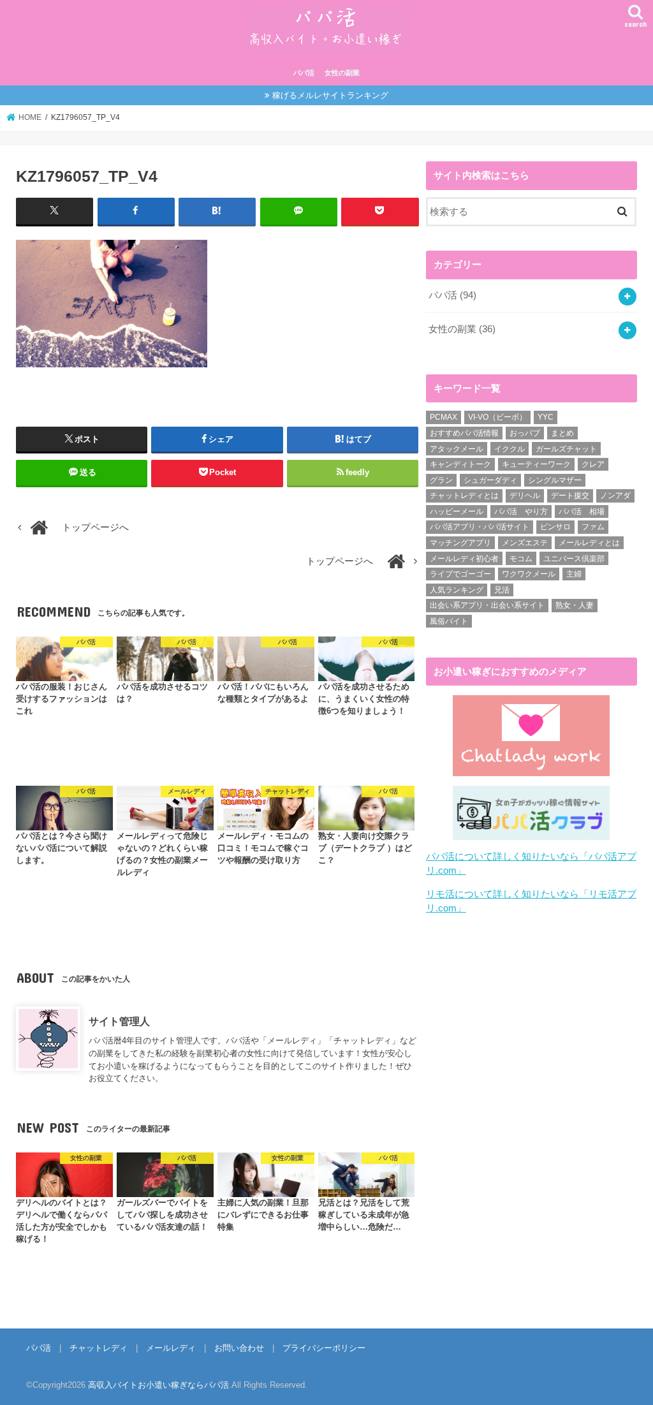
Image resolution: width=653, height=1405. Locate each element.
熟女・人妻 (574, 605)
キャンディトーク (460, 464)
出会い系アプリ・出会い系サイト (487, 605)
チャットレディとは (464, 495)
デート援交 (570, 495)
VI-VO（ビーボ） (497, 417)
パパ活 (303, 73)
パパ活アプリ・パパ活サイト (479, 526)
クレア (593, 464)
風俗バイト (449, 621)
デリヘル (525, 495)
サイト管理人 (119, 1021)
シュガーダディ (490, 480)
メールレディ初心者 (464, 558)
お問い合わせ (239, 1348)
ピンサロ (555, 526)
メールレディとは (589, 542)
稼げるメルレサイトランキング (330, 95)
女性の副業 (342, 73)
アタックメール (456, 449)
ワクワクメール (528, 574)
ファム (593, 526)
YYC (546, 417)
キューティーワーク (536, 464)
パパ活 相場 (582, 511)
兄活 (502, 589)
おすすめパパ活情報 (464, 433)
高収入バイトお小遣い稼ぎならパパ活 (158, 1385)
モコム (521, 558)
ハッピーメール (456, 511)
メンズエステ (525, 542)
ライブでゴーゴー (460, 574)
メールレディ (171, 1348)
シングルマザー (555, 480)
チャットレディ (99, 1348)
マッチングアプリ (460, 542)
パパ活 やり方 (521, 511)
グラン (441, 480)
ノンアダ (615, 495)
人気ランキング (456, 589)
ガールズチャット (566, 449)
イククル (509, 449)
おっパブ (525, 433)
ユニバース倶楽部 (574, 558)
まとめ (562, 433)
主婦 (574, 574)
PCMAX (443, 417)
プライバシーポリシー (323, 1348)
